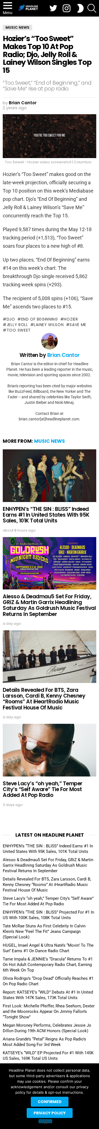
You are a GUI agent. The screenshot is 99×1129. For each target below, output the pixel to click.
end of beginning (39, 319)
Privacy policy (50, 1113)
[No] (45, 1121)
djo (11, 319)
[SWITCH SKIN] (80, 8)
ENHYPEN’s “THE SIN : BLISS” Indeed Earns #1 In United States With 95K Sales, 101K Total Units (46, 515)
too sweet (19, 330)
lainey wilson (49, 324)
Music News (49, 441)
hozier (71, 319)
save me (78, 324)
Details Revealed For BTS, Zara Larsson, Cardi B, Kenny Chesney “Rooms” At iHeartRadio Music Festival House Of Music (44, 698)
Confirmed (50, 1101)
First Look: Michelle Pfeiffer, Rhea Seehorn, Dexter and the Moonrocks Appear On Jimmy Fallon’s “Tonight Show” (49, 1011)
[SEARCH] (91, 8)
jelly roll (17, 324)
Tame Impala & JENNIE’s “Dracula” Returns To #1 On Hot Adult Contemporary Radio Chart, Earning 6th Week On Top (48, 965)
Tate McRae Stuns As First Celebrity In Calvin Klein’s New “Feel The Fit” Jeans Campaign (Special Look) (44, 932)
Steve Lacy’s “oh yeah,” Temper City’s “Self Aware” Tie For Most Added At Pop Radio (42, 789)
